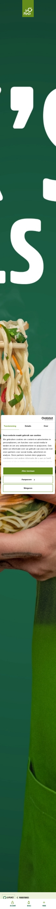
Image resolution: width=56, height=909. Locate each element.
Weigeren (28, 488)
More (44, 906)
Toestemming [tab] (10, 426)
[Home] (28, 8)
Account (13, 906)
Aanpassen (26, 479)
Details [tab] (28, 426)
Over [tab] (46, 426)
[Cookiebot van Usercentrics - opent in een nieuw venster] (41, 418)
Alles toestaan (28, 471)
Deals (29, 906)
